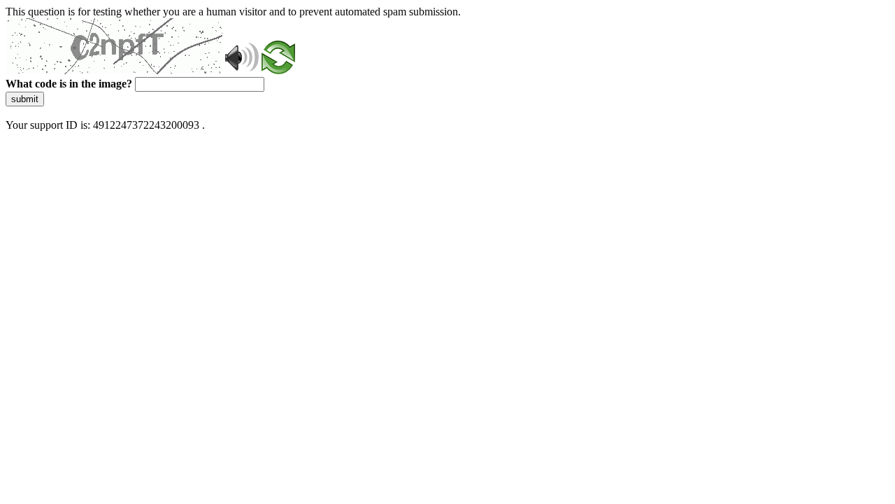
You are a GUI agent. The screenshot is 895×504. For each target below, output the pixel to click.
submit (24, 99)
